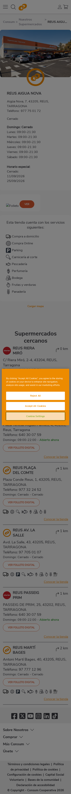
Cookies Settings (35, 416)
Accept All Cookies (35, 405)
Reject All (35, 395)
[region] (35, 397)
